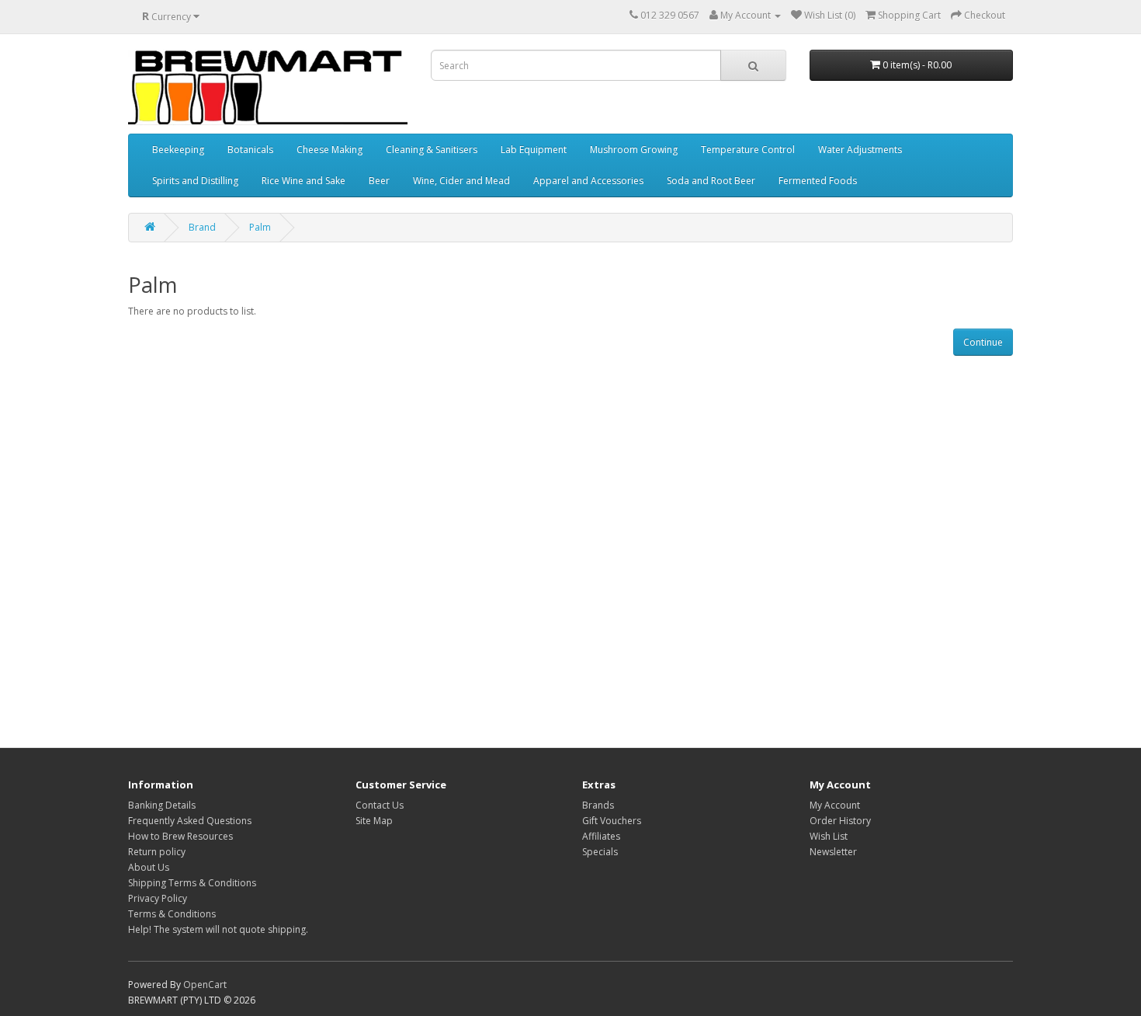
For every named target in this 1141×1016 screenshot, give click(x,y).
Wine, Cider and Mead (461, 180)
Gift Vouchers (611, 820)
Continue (983, 342)
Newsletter (833, 851)
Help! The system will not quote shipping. (218, 929)
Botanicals (250, 149)
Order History (840, 820)
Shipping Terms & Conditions (192, 882)
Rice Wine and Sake (303, 180)
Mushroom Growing (634, 149)
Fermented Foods (818, 180)
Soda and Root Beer (711, 180)
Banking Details (162, 805)
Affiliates (601, 836)
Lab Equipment (534, 149)
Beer (379, 180)
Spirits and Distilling (195, 180)
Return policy (157, 851)
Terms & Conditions (172, 913)
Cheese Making (329, 149)
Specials (600, 851)
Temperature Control (748, 149)
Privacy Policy (157, 898)
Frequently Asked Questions (189, 820)
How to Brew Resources (180, 836)
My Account (835, 805)
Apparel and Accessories (588, 180)
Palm (260, 227)
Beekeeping (178, 149)
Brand (202, 227)
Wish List (829, 836)
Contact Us (379, 805)
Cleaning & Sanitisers (431, 149)
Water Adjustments (860, 149)
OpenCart (205, 984)
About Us (148, 867)
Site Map (374, 820)
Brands (598, 805)
